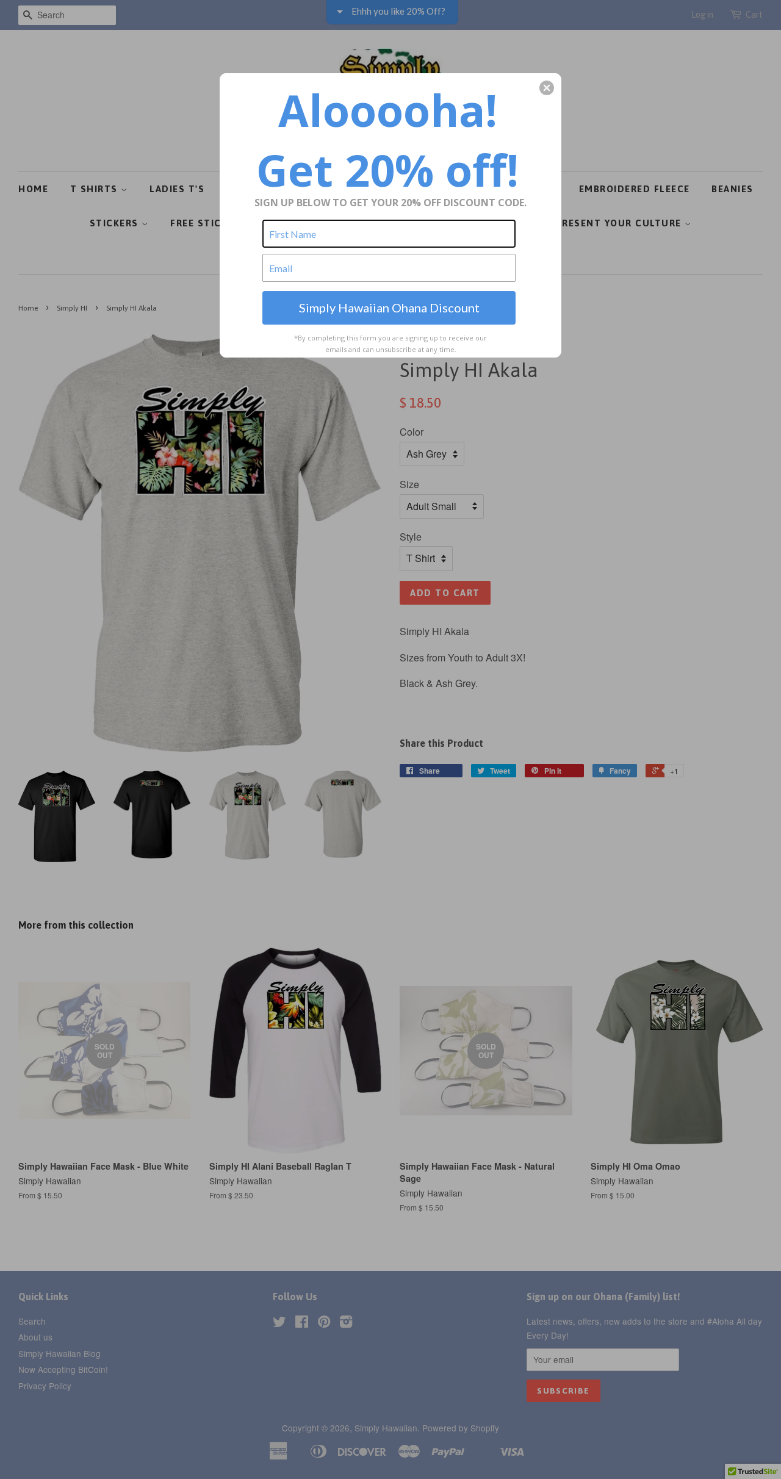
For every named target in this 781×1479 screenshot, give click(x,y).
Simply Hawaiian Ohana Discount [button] (389, 307)
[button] (546, 88)
